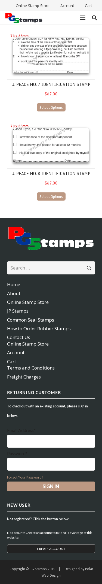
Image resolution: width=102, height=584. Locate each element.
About (13, 293)
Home (13, 284)
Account (15, 352)
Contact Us (18, 337)
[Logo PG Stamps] (24, 17)
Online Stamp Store (28, 302)
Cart (11, 361)
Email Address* (21, 430)
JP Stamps (18, 311)
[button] (82, 17)
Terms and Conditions (31, 368)
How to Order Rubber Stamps (39, 328)
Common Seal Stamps (30, 320)
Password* (17, 453)
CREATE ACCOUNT (51, 549)
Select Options (51, 107)
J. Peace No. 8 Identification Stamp (51, 173)
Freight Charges (24, 377)
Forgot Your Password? (25, 477)
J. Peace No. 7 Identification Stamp (51, 84)
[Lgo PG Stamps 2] (51, 238)
